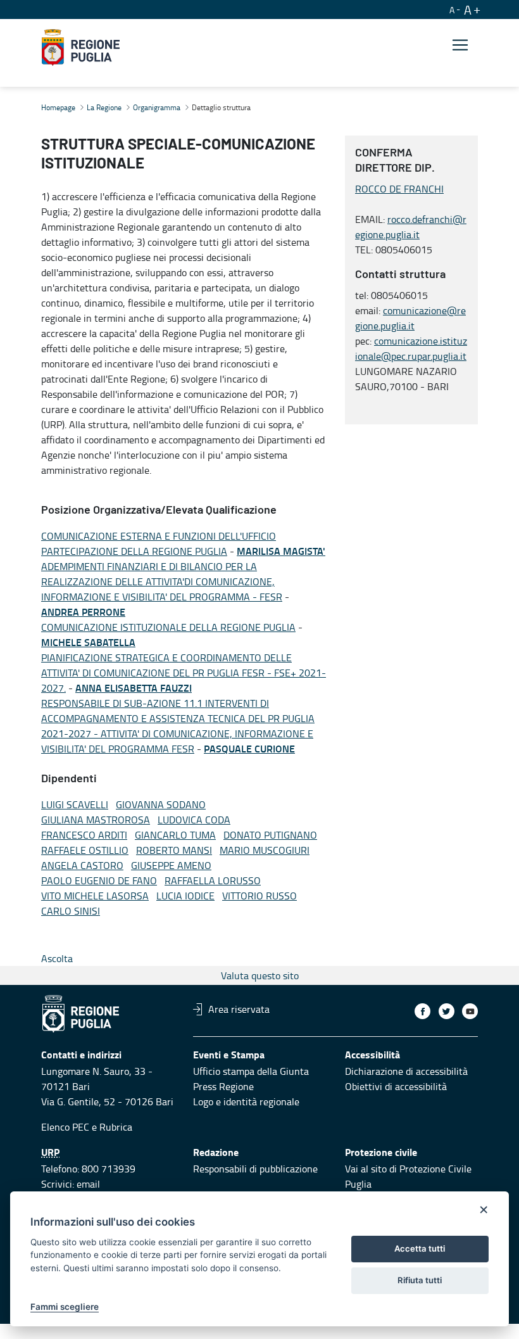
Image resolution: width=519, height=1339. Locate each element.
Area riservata (239, 1009)
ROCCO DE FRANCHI (399, 189)
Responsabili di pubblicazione (255, 1169)
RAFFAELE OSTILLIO (84, 850)
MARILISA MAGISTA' (281, 550)
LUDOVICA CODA (194, 820)
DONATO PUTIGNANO (270, 835)
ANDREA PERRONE (83, 611)
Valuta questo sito (260, 975)
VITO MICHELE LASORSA (95, 896)
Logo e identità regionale (246, 1101)
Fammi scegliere (64, 1307)
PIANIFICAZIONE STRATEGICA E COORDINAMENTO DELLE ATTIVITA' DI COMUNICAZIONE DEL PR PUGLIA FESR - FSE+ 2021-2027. (183, 672)
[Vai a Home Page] (81, 47)
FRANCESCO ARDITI (84, 835)
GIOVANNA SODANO (161, 804)
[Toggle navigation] (460, 45)
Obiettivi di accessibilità (396, 1086)
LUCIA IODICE (185, 896)
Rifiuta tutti (419, 1280)
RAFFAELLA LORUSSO (213, 880)
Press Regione (223, 1086)
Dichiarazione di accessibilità (406, 1071)
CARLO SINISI (70, 911)
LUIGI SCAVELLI (74, 804)
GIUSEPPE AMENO (171, 865)
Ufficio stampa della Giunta (251, 1071)
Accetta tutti (419, 1248)
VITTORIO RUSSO (259, 896)
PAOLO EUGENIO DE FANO (99, 880)
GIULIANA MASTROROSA (95, 820)
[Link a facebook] (422, 1011)
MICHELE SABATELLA (88, 642)
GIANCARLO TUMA (175, 835)
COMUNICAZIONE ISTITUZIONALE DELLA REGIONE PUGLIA (168, 627)
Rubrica (115, 1127)
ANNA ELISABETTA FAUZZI (133, 687)
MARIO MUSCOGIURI (265, 850)
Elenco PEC (65, 1127)
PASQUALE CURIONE (249, 748)
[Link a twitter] (446, 1011)
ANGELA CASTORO (82, 865)
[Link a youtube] (470, 1011)
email (88, 1184)
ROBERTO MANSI (174, 850)
